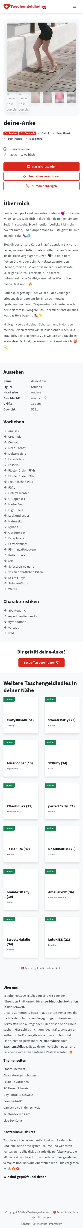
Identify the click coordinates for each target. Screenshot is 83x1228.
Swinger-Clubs (18, 583)
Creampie (14, 436)
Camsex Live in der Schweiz (21, 1107)
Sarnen (51, 854)
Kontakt (25, 1223)
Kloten (51, 725)
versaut (13, 627)
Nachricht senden (44, 166)
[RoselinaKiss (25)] (62, 836)
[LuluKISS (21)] (62, 927)
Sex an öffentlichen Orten (25, 572)
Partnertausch (18, 544)
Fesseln (13, 465)
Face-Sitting (16, 459)
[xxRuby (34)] (62, 750)
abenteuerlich (17, 610)
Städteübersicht (14, 1069)
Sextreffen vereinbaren (44, 176)
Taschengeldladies (35, 968)
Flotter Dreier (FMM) (22, 476)
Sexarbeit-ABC (13, 1101)
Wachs (12, 589)
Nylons (13, 527)
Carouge (11, 725)
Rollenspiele (16, 555)
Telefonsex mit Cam (16, 1114)
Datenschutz (40, 1223)
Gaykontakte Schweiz (18, 1095)
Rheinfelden (13, 811)
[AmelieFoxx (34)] (62, 879)
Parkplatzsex (17, 538)
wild (11, 633)
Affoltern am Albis (57, 897)
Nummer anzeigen (44, 186)
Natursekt (15, 521)
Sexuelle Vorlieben (16, 1082)
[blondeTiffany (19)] (21, 879)
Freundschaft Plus (20, 482)
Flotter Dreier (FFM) (21, 470)
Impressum (55, 1223)
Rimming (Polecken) (22, 549)
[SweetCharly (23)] (62, 707)
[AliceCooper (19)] (21, 750)
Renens (10, 854)
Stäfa (9, 901)
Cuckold (14, 442)
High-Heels (15, 510)
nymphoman (17, 622)
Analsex (13, 431)
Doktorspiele (17, 453)
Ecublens (52, 945)
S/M (10, 561)
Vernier (52, 811)
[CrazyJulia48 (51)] (21, 707)
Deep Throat (17, 448)
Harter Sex (15, 504)
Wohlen (10, 949)
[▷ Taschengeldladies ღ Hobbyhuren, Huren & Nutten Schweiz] (24, 6)
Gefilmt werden (19, 493)
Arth (50, 768)
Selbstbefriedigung (21, 566)
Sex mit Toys (16, 578)
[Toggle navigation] (74, 6)
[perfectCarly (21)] (62, 793)
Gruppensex (16, 499)
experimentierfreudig (22, 616)
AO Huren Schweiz (15, 1088)
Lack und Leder (18, 515)
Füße (11, 487)
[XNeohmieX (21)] (21, 793)
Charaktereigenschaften (19, 1075)
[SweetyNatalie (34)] (21, 927)
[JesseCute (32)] (21, 836)
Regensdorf (12, 768)
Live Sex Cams (13, 1120)
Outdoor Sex (16, 532)
